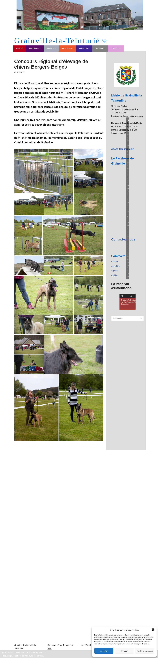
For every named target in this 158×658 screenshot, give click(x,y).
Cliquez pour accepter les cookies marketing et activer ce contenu (128, 198)
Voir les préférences (145, 651)
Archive (114, 275)
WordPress (90, 645)
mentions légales (34, 652)
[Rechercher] (141, 318)
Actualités (115, 266)
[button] (153, 630)
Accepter (104, 651)
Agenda (114, 271)
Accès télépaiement (122, 149)
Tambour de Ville (21, 656)
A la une (114, 261)
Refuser (124, 651)
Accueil (19, 49)
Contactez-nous (123, 239)
